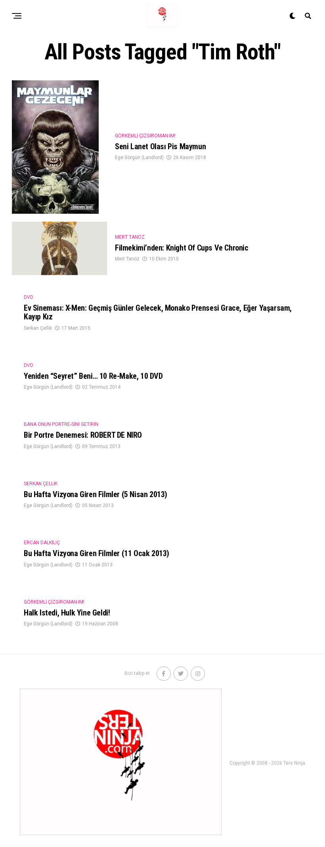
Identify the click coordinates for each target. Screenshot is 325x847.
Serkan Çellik (38, 328)
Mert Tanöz (127, 259)
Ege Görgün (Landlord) (139, 157)
